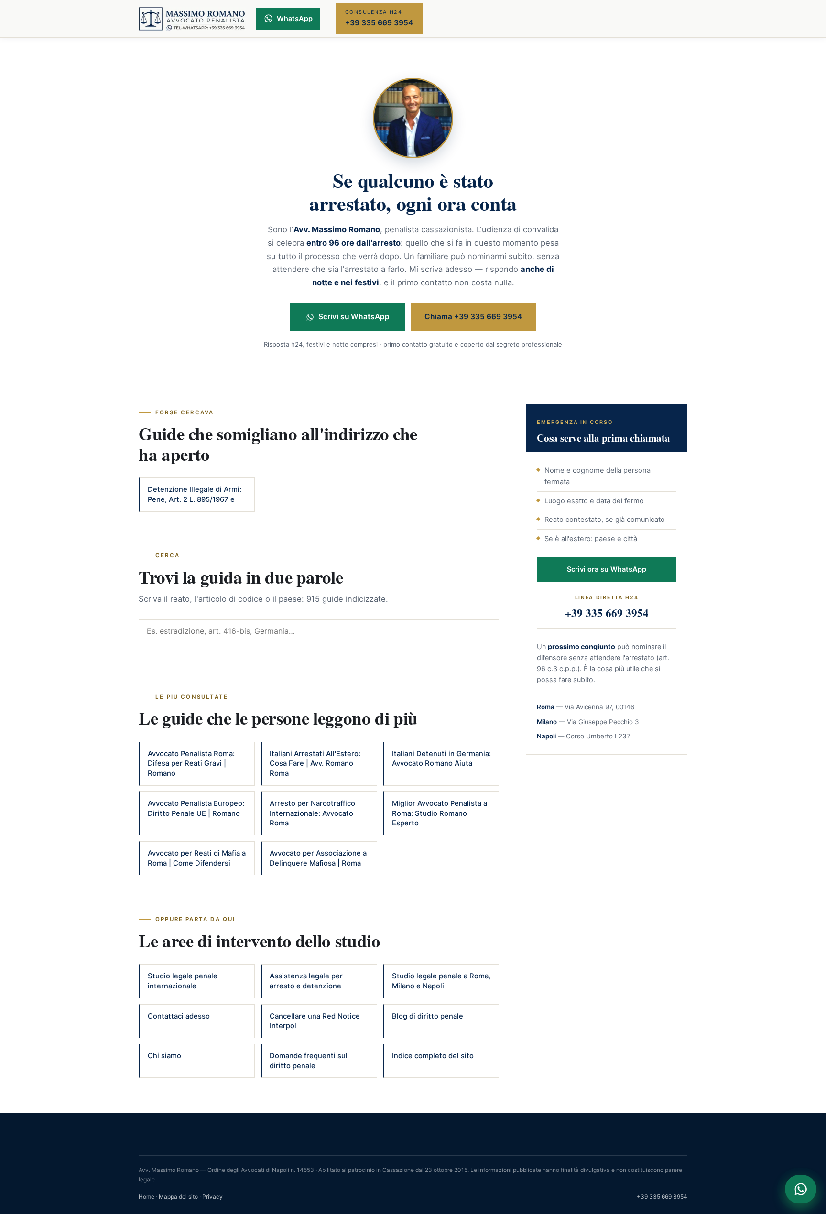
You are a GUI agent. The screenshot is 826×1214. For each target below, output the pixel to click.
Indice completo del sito (433, 1055)
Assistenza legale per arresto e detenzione (306, 981)
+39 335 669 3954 (662, 1196)
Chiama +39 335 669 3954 (473, 316)
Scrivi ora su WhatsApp (606, 569)
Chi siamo (164, 1055)
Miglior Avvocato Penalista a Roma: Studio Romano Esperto (439, 813)
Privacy (212, 1196)
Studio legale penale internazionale (182, 981)
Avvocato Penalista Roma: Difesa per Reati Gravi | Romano (191, 763)
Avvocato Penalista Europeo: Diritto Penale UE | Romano (196, 808)
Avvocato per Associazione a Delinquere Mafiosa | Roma (318, 858)
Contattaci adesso (179, 1016)
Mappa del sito (178, 1196)
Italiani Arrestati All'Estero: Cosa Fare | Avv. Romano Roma (315, 763)
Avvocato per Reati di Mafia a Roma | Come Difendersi (197, 858)
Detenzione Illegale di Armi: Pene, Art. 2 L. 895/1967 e (194, 494)
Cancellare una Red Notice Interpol (315, 1021)
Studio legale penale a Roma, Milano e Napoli (441, 981)
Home (146, 1196)
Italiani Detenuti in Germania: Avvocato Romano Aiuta (441, 758)
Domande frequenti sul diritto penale (309, 1060)
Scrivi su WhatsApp (354, 316)
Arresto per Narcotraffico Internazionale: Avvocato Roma (312, 813)
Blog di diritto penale (427, 1016)
